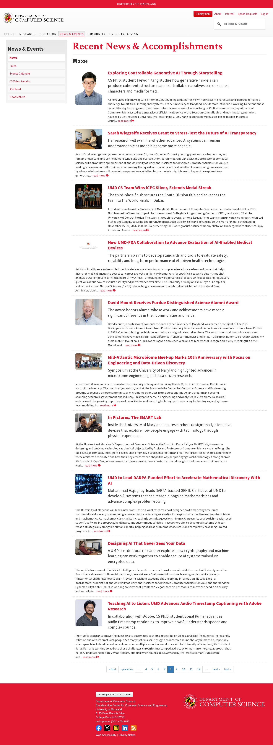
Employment (203, 14)
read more (124, 121)
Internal (229, 14)
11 (191, 669)
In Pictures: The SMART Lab (134, 417)
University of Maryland (136, 4)
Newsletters (17, 97)
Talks (12, 65)
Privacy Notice (126, 735)
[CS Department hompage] (224, 700)
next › (216, 669)
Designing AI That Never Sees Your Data (146, 543)
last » (227, 669)
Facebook (99, 728)
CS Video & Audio (19, 81)
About (217, 14)
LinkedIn (125, 728)
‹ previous (127, 669)
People (10, 34)
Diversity (116, 34)
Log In (264, 14)
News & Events (71, 34)
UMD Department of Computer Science (33, 18)
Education (47, 34)
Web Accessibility (106, 735)
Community (96, 34)
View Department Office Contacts (114, 694)
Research (27, 34)
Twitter (107, 728)
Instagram (116, 728)
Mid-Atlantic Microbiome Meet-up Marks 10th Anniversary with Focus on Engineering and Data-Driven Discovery (179, 360)
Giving (132, 34)
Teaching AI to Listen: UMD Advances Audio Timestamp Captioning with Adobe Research (184, 606)
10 (183, 669)
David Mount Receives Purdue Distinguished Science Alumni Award (173, 302)
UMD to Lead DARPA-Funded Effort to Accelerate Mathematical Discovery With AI (184, 480)
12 (198, 669)
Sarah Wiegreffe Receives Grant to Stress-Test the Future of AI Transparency (182, 133)
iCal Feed (15, 89)
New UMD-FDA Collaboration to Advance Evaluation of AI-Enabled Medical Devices (180, 245)
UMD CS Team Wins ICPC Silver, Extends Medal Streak (159, 187)
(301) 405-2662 (120, 721)
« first (112, 669)
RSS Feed (133, 728)
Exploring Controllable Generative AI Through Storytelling (165, 73)
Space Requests (247, 14)
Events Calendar (19, 73)
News (13, 58)
